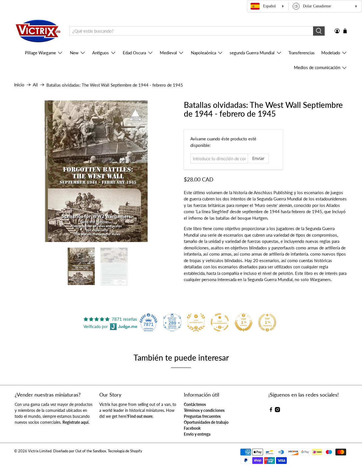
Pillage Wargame (40, 52)
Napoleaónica (203, 52)
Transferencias (301, 52)
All (35, 85)
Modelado (330, 52)
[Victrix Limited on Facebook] (270, 410)
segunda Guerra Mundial (252, 52)
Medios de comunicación (317, 67)
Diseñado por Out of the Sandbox (79, 451)
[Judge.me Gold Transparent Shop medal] (220, 322)
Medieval (168, 52)
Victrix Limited (39, 451)
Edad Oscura (134, 52)
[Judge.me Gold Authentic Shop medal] (196, 322)
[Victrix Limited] (37, 31)
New (74, 52)
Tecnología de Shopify (125, 451)
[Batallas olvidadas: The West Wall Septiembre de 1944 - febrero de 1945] (96, 171)
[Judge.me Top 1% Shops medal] (243, 322)
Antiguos (100, 52)
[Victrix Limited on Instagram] (277, 410)
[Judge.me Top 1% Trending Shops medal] (267, 322)
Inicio (19, 85)
